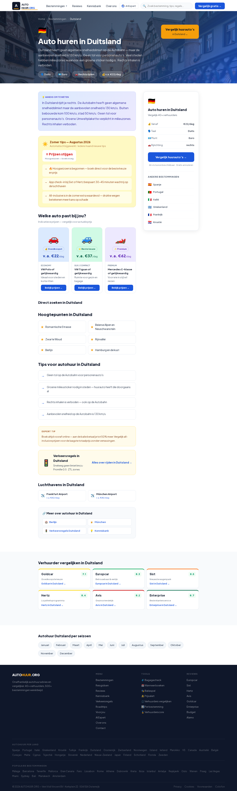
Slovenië (73, 755)
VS (183, 750)
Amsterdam (59, 776)
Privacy (177, 786)
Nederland (86, 755)
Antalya (162, 771)
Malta (27, 755)
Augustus (137, 645)
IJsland (153, 750)
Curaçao (17, 755)
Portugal (27, 750)
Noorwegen (140, 750)
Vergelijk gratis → (209, 6)
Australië (204, 750)
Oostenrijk (109, 750)
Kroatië (62, 750)
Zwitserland (124, 750)
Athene (110, 771)
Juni (112, 645)
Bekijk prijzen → (53, 287)
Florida (152, 755)
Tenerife (41, 771)
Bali (34, 776)
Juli (123, 645)
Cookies (189, 786)
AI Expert (131, 5)
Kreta (133, 771)
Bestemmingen (56, 6)
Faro (79, 771)
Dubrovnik (122, 771)
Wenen (193, 771)
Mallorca (53, 771)
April (89, 645)
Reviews (77, 6)
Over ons (111, 6)
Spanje (16, 750)
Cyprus (37, 755)
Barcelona (28, 771)
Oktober (176, 645)
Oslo (184, 771)
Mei (101, 645)
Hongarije (60, 755)
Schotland (140, 755)
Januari (45, 645)
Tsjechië (47, 755)
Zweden (163, 755)
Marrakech (44, 776)
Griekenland (49, 750)
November (47, 653)
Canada (192, 750)
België (214, 750)
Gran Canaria (67, 771)
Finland (127, 755)
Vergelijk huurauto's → (171, 157)
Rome (100, 771)
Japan (117, 755)
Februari (61, 645)
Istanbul (151, 771)
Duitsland (95, 750)
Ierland (163, 750)
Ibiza (141, 771)
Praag (203, 771)
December (66, 653)
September (156, 645)
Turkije (72, 750)
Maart (76, 645)
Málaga (16, 771)
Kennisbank (94, 6)
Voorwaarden (204, 786)
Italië (37, 750)
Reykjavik (174, 771)
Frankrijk (83, 750)
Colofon (220, 786)
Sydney (25, 776)
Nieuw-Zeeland (103, 755)
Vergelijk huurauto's (180, 32)
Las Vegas (214, 771)
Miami (15, 776)
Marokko (175, 750)
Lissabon (89, 771)
